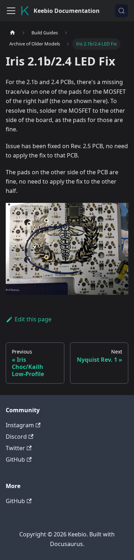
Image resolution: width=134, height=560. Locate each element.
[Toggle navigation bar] (11, 10)
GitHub (15, 459)
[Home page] (12, 32)
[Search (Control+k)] (121, 11)
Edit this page (33, 319)
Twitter (15, 448)
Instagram (20, 425)
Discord (16, 436)
